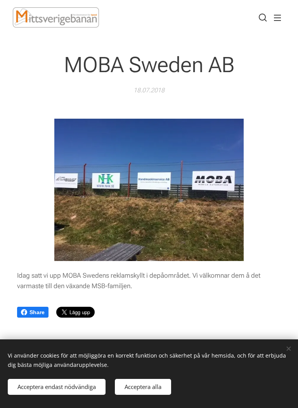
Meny (277, 17)
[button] (262, 17)
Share (37, 312)
